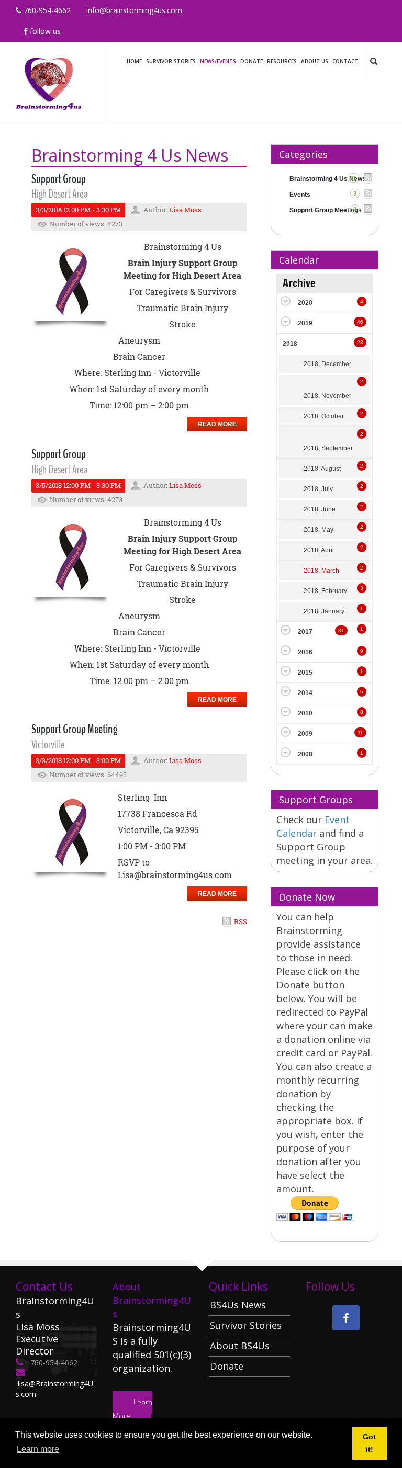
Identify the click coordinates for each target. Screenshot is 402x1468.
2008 (305, 754)
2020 (305, 302)
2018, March (321, 570)
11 (360, 732)
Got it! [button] (369, 1442)
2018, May (318, 529)
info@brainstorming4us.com (134, 10)
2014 (305, 693)
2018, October (324, 416)
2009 (305, 733)
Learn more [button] (38, 1448)
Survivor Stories (171, 61)
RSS (240, 921)
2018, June (320, 509)
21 (353, 178)
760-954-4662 (46, 10)
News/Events (218, 61)
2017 (305, 631)
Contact (345, 61)
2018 (290, 343)
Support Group (58, 178)
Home (134, 61)
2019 (305, 323)
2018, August (322, 468)
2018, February (325, 591)
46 (360, 322)
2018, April (319, 550)
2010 (305, 713)
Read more (217, 424)
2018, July (318, 489)
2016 (305, 652)
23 (360, 342)
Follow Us (44, 31)
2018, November (327, 396)
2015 (305, 672)
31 (341, 630)
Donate (251, 61)
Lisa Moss (185, 209)
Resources (282, 61)
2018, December (327, 364)
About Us (314, 61)
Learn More (132, 1409)
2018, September (328, 448)
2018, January (324, 611)
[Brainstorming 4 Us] (49, 81)
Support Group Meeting (74, 729)
